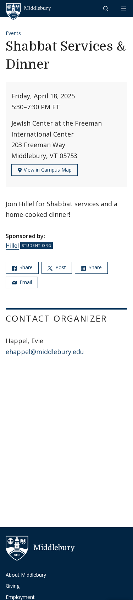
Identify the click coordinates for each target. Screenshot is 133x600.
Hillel (12, 245)
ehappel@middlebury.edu (45, 351)
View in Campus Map (47, 169)
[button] (106, 8)
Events (13, 33)
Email (25, 282)
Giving (13, 585)
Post (60, 267)
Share (25, 267)
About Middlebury (26, 574)
